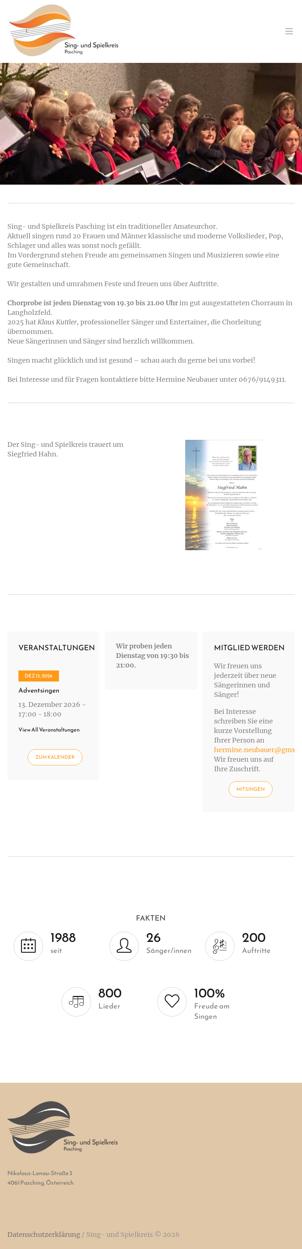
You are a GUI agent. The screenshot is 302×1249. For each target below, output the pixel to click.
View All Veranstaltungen (49, 729)
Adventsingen (38, 690)
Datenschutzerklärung (43, 1234)
